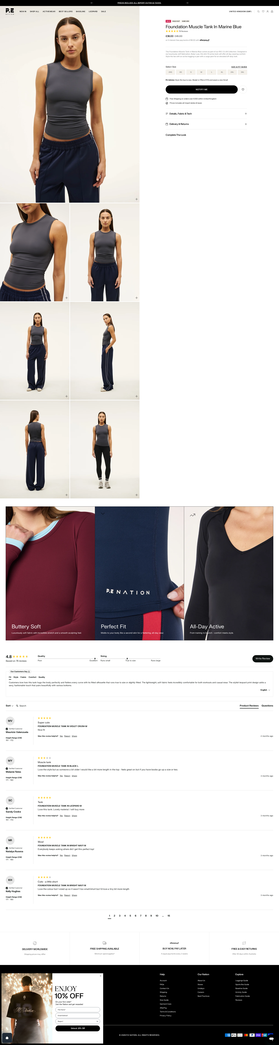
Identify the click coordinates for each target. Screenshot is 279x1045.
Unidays (201, 988)
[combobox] (77, 1021)
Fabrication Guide (242, 996)
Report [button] (67, 736)
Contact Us (164, 988)
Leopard (93, 11)
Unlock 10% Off (78, 1028)
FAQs (162, 984)
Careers (201, 992)
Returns (163, 996)
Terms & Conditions (168, 1012)
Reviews (238, 1000)
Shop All (34, 11)
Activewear (49, 11)
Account (163, 980)
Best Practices (203, 996)
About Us (201, 980)
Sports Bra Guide (242, 984)
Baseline (80, 11)
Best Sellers (66, 11)
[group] (21, 656)
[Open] (7, 1038)
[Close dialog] (100, 975)
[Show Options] (97, 1021)
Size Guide (164, 1000)
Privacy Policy (165, 1015)
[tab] (249, 706)
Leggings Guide (241, 980)
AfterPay (163, 1008)
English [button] (264, 690)
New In (23, 11)
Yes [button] (61, 736)
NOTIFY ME (202, 89)
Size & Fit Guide (239, 67)
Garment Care (165, 1004)
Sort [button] (8, 705)
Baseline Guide (241, 988)
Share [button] (74, 736)
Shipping (163, 992)
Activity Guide (241, 992)
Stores (200, 984)
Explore (239, 974)
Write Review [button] (263, 658)
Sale (103, 11)
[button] (206, 31)
